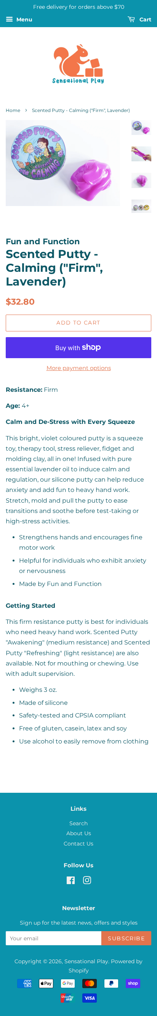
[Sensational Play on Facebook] (70, 882)
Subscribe (126, 938)
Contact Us (78, 844)
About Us (78, 833)
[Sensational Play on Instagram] (87, 882)
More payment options (78, 368)
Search (78, 823)
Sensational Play (86, 961)
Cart (144, 19)
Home (13, 110)
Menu (23, 19)
